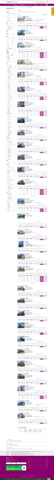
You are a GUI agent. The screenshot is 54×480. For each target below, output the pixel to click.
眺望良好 (9, 87)
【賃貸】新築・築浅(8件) (9, 448)
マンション (9, 17)
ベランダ (9, 119)
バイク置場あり (9, 130)
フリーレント (9, 90)
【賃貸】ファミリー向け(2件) (23, 448)
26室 (30, 431)
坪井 (13, 452)
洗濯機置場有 (9, 133)
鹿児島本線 (22, 453)
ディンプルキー (9, 189)
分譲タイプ (9, 84)
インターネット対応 (10, 180)
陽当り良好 (9, 70)
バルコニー (9, 121)
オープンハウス (9, 93)
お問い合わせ (11, 463)
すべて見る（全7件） (32, 283)
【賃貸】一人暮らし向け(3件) (16, 448)
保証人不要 (9, 76)
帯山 (21, 452)
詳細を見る (42, 26)
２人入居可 (9, 79)
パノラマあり (9, 61)
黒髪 (15, 452)
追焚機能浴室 (9, 149)
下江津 (28, 336)
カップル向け (9, 101)
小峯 (28, 117)
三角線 (29, 453)
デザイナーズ (9, 73)
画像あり (9, 58)
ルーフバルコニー (10, 122)
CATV (8, 177)
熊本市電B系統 (26, 453)
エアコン (9, 161)
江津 (28, 213)
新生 (28, 59)
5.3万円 (30, 430)
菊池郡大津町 (36, 451)
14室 (35, 431)
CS (8, 174)
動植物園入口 (31, 20)
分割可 (8, 82)
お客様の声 (29, 461)
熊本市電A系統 (27, 20)
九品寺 (12, 452)
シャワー (9, 157)
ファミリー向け (9, 104)
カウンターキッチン (10, 145)
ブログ (28, 463)
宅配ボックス (9, 186)
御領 (28, 373)
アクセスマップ (29, 465)
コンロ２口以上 (9, 140)
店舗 (11, 13)
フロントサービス (10, 195)
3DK (8, 43)
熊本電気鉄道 (19, 453)
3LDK (13, 43)
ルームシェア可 (9, 98)
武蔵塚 (29, 289)
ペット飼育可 (9, 65)
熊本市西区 (33, 451)
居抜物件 (9, 110)
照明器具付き (9, 127)
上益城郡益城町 (26, 451)
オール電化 (9, 124)
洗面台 (8, 154)
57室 (25, 431)
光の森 (29, 133)
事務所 (14, 13)
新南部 (28, 42)
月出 (28, 16)
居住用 (8, 13)
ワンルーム (9, 37)
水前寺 (29, 75)
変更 (14, 10)
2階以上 (9, 204)
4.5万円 (25, 430)
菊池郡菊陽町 (22, 451)
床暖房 (8, 163)
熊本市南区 (30, 451)
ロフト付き (9, 116)
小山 (28, 154)
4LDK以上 (9, 46)
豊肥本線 (27, 33)
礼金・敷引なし (9, 27)
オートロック (9, 183)
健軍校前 (30, 64)
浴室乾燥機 (9, 151)
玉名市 (41, 451)
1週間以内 (12, 55)
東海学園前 (29, 33)
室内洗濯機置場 (9, 113)
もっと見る (45, 24)
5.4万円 (35, 430)
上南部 (28, 400)
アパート (9, 15)
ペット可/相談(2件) (30, 448)
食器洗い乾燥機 (9, 142)
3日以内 (8, 55)
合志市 (39, 451)
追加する (46, 26)
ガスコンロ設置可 (10, 96)
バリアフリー (9, 81)
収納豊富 (9, 171)
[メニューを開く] (47, 5)
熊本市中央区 (12, 451)
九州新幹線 (31, 453)
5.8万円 (40, 430)
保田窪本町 (29, 266)
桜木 (28, 310)
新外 (28, 142)
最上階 (8, 207)
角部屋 (8, 210)
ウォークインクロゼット (11, 167)
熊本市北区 (19, 451)
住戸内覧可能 (9, 198)
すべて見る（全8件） (32, 196)
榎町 (28, 179)
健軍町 (30, 202)
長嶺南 (28, 452)
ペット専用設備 (9, 67)
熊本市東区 (27, 16)
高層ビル (9, 107)
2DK (12, 40)
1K (12, 37)
